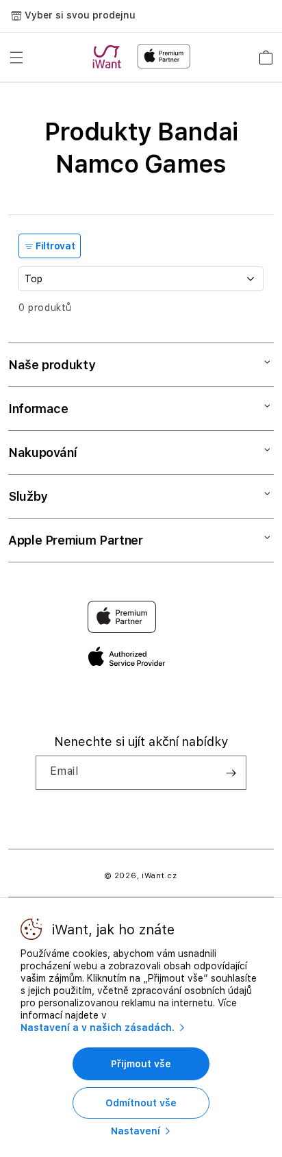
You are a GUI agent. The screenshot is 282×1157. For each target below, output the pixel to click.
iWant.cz (159, 875)
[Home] (109, 57)
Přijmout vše (141, 1063)
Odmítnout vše (141, 1102)
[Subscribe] (231, 773)
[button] (16, 57)
